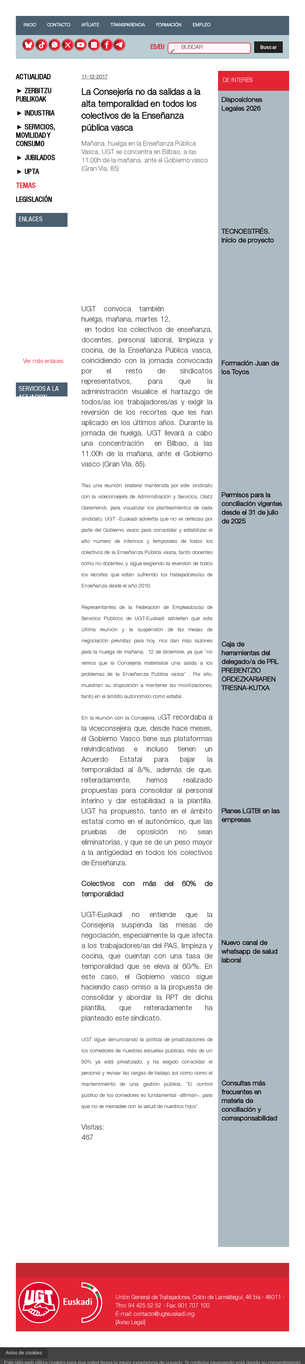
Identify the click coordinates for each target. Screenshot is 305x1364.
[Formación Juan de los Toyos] (252, 422)
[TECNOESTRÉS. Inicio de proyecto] (252, 290)
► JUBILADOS (35, 158)
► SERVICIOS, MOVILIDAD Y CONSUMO (35, 136)
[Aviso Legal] (130, 1323)
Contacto (58, 25)
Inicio (29, 25)
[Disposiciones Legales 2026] (252, 158)
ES (154, 48)
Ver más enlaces (43, 362)
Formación (168, 25)
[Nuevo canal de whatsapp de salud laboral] (252, 1010)
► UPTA (27, 172)
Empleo (201, 25)
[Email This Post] (167, 291)
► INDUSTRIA (35, 113)
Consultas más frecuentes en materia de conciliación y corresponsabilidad (249, 1101)
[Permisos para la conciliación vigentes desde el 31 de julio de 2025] (252, 571)
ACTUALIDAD (33, 77)
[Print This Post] (209, 291)
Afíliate (90, 25)
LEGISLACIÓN (34, 200)
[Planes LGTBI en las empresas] (252, 869)
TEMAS (26, 186)
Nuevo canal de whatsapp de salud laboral (250, 952)
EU (161, 48)
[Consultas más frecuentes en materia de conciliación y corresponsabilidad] (252, 1168)
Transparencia (127, 25)
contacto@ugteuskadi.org (164, 1314)
